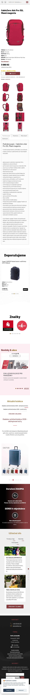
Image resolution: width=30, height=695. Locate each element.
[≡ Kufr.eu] (15, 2)
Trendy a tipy (11, 539)
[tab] (6, 135)
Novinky (20, 539)
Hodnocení (5, 138)
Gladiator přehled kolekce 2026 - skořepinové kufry (15, 405)
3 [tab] (28, 572)
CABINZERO (7, 79)
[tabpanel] (15, 276)
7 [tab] (28, 579)
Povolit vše (8, 690)
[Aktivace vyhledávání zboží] (2, 2)
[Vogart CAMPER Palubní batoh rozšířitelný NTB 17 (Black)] (15, 276)
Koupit (13, 73)
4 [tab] (17, 293)
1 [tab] (12, 293)
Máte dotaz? (24, 135)
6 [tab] (19, 333)
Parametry (15, 135)
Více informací (5, 61)
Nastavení (21, 690)
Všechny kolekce (15, 413)
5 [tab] (17, 333)
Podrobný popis (6, 135)
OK (22, 677)
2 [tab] (12, 333)
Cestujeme (15, 542)
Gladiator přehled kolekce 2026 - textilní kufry (15, 409)
